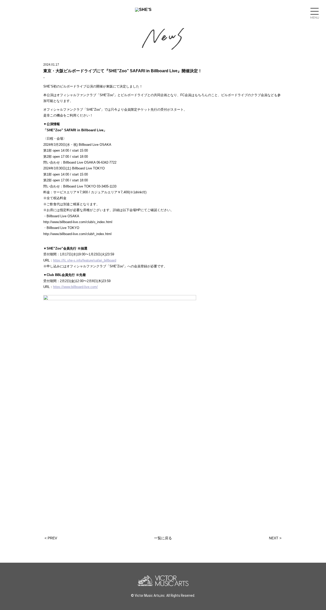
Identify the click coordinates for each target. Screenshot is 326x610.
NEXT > (275, 538)
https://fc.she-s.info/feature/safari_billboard (84, 260)
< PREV (51, 538)
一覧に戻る (163, 538)
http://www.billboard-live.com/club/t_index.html (78, 234)
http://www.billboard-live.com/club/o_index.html (78, 222)
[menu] (314, 11)
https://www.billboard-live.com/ (75, 287)
